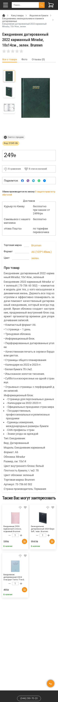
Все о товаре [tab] (9, 59)
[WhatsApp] (39, 180)
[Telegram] (33, 180)
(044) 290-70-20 (29, 698)
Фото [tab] (24, 59)
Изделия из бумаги (39, 15)
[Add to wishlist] (25, 507)
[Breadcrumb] (3, 15)
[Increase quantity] (21, 535)
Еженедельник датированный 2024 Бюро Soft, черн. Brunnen (42, 528)
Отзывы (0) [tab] (38, 59)
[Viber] (28, 180)
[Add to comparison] (20, 507)
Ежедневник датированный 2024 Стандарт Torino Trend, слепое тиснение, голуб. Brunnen (14, 577)
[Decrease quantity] (9, 535)
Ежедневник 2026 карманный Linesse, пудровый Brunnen (12, 528)
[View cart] (51, 5)
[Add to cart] (24, 541)
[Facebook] (22, 180)
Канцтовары (17, 15)
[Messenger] (44, 180)
